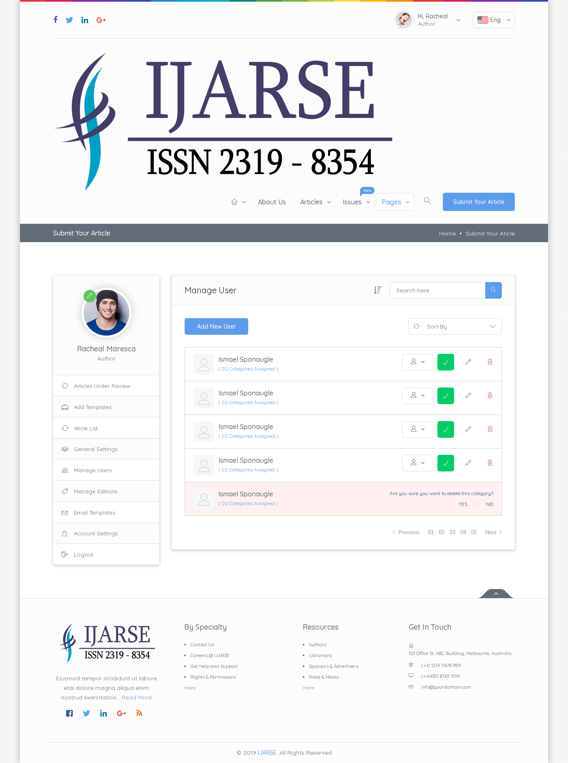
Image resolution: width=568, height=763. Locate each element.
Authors (317, 645)
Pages (391, 202)
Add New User (216, 326)
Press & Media (324, 677)
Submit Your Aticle (490, 233)
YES (463, 504)
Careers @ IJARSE (209, 655)
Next (491, 532)
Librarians (320, 655)
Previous (408, 532)
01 (431, 532)
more (190, 688)
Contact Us (202, 645)
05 (474, 532)
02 (442, 532)
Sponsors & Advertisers (333, 666)
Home (447, 233)
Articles (311, 202)
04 (463, 532)
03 (452, 532)
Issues (352, 202)
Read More (137, 697)
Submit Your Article (478, 202)
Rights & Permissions (213, 677)
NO (489, 504)
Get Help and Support (214, 666)
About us (272, 202)
